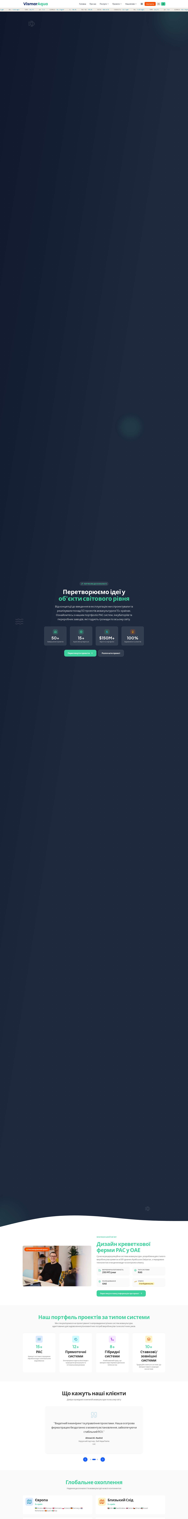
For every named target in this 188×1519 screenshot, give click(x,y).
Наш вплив (130, 4)
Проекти (116, 4)
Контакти (150, 4)
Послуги (103, 4)
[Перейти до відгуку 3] (97, 1459)
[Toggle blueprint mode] (142, 4)
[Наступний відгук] (103, 1459)
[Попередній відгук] (85, 1459)
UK (163, 4)
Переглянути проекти (79, 653)
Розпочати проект (111, 653)
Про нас (93, 4)
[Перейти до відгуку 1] (90, 1459)
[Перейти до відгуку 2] (94, 1459)
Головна (82, 4)
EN (159, 4)
